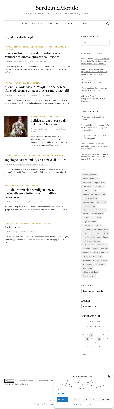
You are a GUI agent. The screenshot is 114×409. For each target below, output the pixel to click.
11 (87, 339)
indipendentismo (38, 117)
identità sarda (96, 218)
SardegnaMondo (57, 8)
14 (99, 339)
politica (17, 83)
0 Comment (35, 132)
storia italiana (87, 264)
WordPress (48, 404)
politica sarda (102, 245)
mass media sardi (101, 233)
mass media (87, 233)
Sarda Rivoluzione (101, 253)
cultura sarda (87, 194)
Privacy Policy (87, 405)
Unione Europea (88, 276)
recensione (86, 253)
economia (8, 223)
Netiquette (68, 24)
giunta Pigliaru (97, 214)
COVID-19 (86, 190)
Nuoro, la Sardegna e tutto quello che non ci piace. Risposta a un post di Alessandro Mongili (36, 89)
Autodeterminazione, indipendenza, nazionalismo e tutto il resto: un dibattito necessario (32, 193)
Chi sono (37, 24)
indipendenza (87, 225)
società (49, 47)
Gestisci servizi (62, 393)
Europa (103, 210)
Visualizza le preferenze (96, 399)
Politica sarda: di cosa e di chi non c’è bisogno (48, 122)
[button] (109, 376)
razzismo (104, 249)
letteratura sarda (89, 229)
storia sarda (100, 264)
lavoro (98, 225)
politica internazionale (91, 241)
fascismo (85, 214)
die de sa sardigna (89, 198)
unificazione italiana (90, 272)
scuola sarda (97, 256)
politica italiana (88, 245)
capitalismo (86, 186)
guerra (85, 218)
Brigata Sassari (99, 182)
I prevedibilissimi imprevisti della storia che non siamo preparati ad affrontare (95, 61)
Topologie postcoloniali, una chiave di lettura (35, 160)
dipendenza (101, 202)
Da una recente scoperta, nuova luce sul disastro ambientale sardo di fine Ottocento (94, 156)
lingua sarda (28, 47)
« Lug (83, 354)
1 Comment (44, 61)
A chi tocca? (12, 227)
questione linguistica (90, 249)
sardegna (40, 47)
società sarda (101, 260)
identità (17, 47)
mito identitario (88, 237)
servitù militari (88, 260)
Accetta (62, 399)
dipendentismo (88, 202)
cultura (8, 47)
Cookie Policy (78, 405)
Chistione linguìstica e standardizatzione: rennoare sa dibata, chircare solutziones (32, 55)
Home (25, 24)
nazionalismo (102, 237)
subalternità (87, 268)
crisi (94, 190)
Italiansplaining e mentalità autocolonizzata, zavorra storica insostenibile (95, 146)
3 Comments (45, 95)
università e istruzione (52, 156)
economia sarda (88, 206)
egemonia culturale (90, 210)
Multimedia (52, 24)
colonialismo (99, 186)
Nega (75, 399)
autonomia (86, 182)
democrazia (100, 194)
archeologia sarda (89, 175)
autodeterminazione (90, 179)
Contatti (84, 24)
